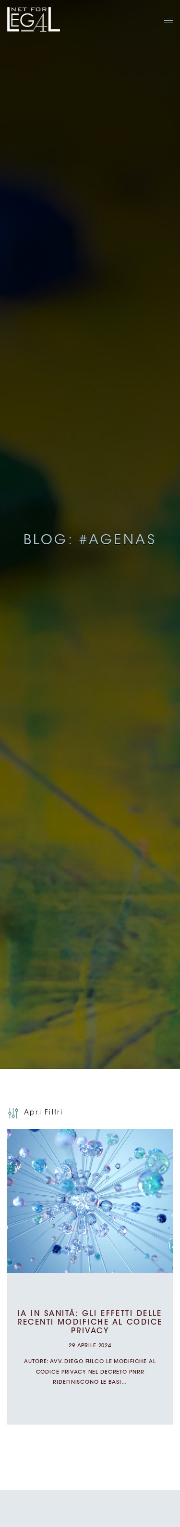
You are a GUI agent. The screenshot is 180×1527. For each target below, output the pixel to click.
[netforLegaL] (33, 20)
